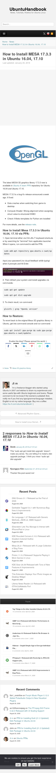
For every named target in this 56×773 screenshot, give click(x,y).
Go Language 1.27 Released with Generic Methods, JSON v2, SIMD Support (30, 518)
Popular (27, 601)
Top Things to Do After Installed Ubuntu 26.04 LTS (31, 609)
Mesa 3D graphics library (21, 368)
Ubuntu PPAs (22, 738)
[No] (52, 762)
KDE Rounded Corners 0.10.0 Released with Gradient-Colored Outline (31, 537)
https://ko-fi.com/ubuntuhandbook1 (17, 404)
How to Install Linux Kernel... (27, 422)
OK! (18, 764)
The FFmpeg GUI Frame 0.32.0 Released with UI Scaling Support (30, 709)
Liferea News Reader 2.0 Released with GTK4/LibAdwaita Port (29, 585)
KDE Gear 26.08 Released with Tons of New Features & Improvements (31, 566)
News (6, 368)
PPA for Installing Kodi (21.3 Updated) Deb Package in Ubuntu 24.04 (29, 719)
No (24, 764)
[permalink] (51, 368)
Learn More (34, 764)
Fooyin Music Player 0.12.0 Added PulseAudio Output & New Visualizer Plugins (29, 698)
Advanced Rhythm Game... (29, 413)
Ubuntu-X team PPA (22, 185)
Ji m (11, 718)
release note (30, 224)
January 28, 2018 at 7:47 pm (26, 447)
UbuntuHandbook (27, 9)
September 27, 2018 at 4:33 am (35, 469)
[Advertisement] (28, 98)
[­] (28, 1)
